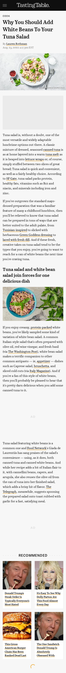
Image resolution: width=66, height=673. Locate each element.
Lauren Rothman (16, 44)
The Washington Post (22, 351)
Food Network (36, 448)
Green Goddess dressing (35, 235)
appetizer (43, 361)
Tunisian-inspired (15, 230)
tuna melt (52, 154)
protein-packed (41, 327)
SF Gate (11, 178)
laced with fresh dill (16, 239)
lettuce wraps (34, 159)
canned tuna (51, 149)
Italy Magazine (39, 371)
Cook (6, 16)
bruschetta (41, 366)
